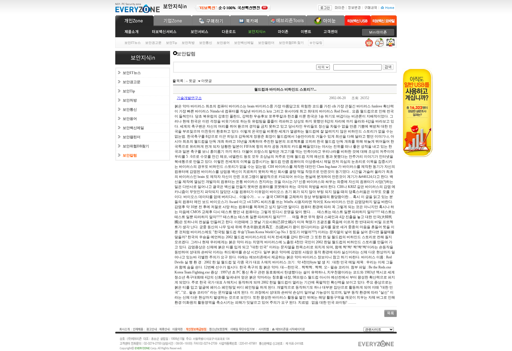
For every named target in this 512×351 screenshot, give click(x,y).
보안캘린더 (266, 42)
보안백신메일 (244, 42)
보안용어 (223, 42)
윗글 (192, 81)
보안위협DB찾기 (136, 146)
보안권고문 (153, 42)
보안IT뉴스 (132, 42)
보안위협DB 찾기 (291, 42)
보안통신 (205, 42)
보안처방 (188, 42)
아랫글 (206, 81)
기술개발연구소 (189, 98)
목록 (179, 81)
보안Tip (171, 42)
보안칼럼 (130, 155)
